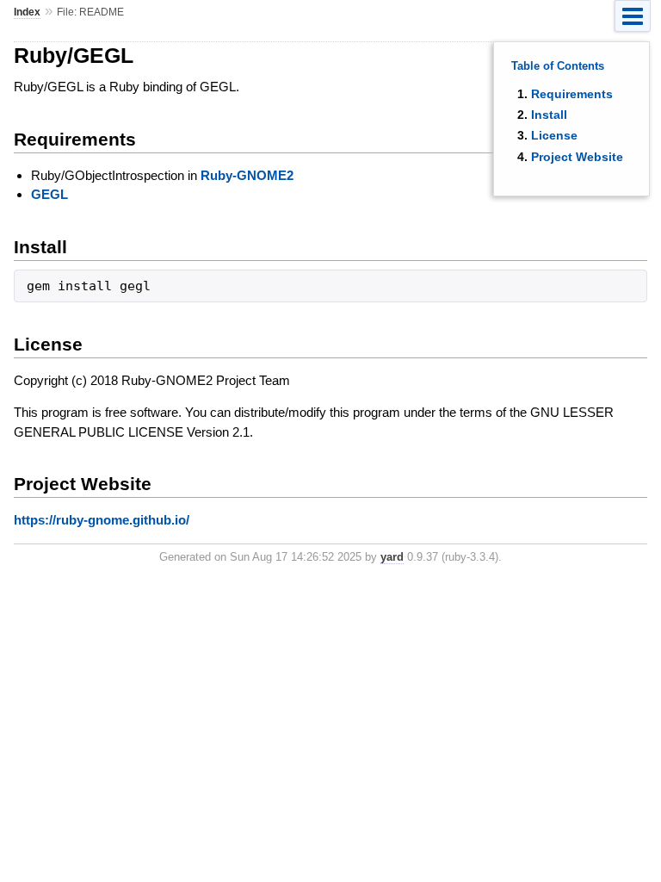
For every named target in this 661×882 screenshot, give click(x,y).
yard (392, 556)
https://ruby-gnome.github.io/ (101, 519)
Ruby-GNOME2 (247, 175)
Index (27, 12)
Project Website (577, 157)
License (554, 135)
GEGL (49, 194)
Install (549, 114)
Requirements (572, 94)
